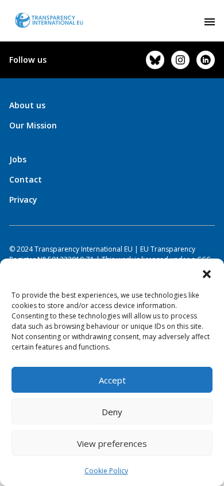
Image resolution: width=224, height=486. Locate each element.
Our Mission (33, 125)
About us (27, 105)
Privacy (23, 199)
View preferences (112, 443)
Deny (112, 411)
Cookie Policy (106, 471)
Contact (25, 179)
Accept (112, 380)
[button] (207, 273)
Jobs (17, 159)
